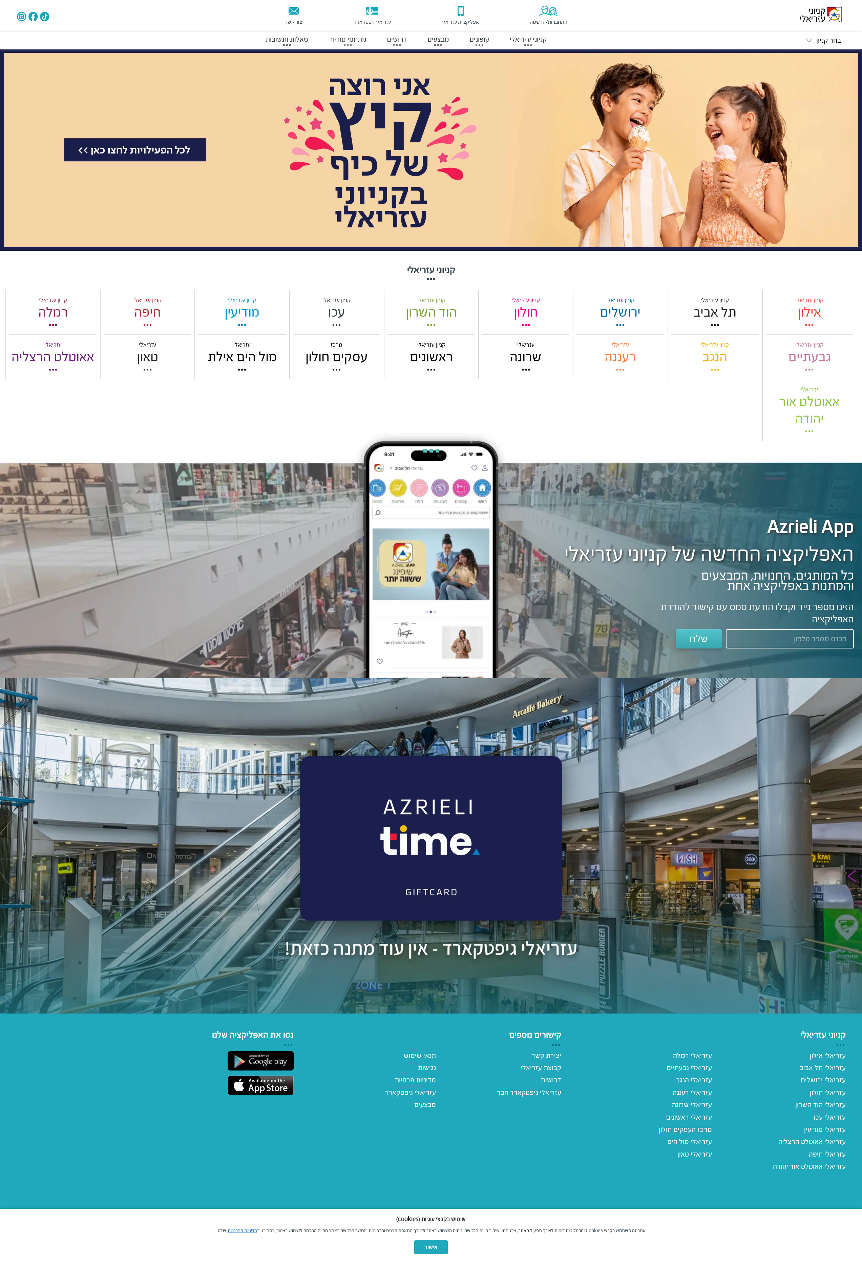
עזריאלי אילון (828, 1055)
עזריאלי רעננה (692, 1092)
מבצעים (425, 1104)
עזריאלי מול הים (689, 1141)
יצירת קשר (546, 1055)
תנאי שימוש (420, 1055)
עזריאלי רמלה (692, 1055)
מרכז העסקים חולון (685, 1129)
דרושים (551, 1080)
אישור (431, 1247)
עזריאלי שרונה (692, 1104)
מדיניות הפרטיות (242, 1231)
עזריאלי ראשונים (689, 1117)
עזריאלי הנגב (694, 1080)
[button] (822, 40)
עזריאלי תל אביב (823, 1067)
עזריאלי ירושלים (823, 1080)
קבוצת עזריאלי (541, 1067)
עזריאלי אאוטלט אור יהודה (809, 1166)
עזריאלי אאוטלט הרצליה (812, 1141)
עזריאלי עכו (830, 1117)
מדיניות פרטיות (415, 1080)
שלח (699, 639)
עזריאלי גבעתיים (689, 1067)
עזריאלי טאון (694, 1154)
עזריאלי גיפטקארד (410, 1092)
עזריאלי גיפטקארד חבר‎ (529, 1092)
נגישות (427, 1067)
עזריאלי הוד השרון (820, 1104)
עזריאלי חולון (828, 1092)
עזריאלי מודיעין (825, 1129)
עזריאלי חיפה (827, 1154)
